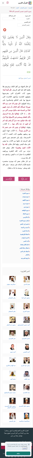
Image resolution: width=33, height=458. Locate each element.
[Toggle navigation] (3, 3)
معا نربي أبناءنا (25, 433)
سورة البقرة (26, 193)
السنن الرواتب (25, 237)
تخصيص (24, 448)
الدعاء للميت (25, 231)
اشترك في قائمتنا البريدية (25, 441)
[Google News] (12, 457)
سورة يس (26, 207)
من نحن (13, 436)
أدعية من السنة (25, 227)
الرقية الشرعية (25, 258)
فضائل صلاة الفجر (24, 248)
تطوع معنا (7, 433)
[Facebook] (24, 457)
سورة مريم (26, 203)
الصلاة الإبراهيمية (24, 234)
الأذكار (27, 255)
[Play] (4, 29)
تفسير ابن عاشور (24, 224)
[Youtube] (15, 457)
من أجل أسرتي (15, 433)
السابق (8, 179)
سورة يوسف (25, 196)
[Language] (7, 2)
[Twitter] (21, 457)
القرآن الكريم (24, 430)
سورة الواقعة (25, 210)
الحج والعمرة (16, 430)
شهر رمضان (8, 430)
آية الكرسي (26, 217)
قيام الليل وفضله (24, 244)
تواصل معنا (19, 436)
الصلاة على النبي (24, 251)
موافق (18, 453)
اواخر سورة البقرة (24, 220)
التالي (24, 179)
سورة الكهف (25, 200)
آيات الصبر (26, 241)
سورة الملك (26, 214)
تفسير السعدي (27, 78)
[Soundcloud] (9, 457)
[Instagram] (18, 457)
